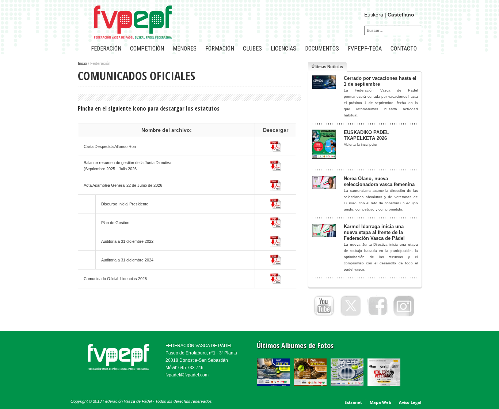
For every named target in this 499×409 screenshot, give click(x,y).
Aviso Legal (410, 402)
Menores (185, 48)
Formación (219, 48)
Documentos (322, 48)
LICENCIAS (283, 48)
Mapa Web (380, 402)
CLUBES (252, 48)
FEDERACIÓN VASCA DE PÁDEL (199, 345)
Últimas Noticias (327, 66)
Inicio (82, 63)
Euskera (373, 15)
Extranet (353, 402)
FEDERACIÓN (106, 48)
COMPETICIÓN (147, 48)
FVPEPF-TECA (365, 48)
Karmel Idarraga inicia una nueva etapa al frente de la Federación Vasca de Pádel (374, 232)
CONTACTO (404, 48)
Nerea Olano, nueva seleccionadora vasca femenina (379, 181)
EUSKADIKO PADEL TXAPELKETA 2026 (366, 135)
